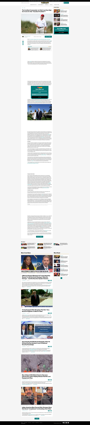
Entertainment (40, 4)
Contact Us (41, 422)
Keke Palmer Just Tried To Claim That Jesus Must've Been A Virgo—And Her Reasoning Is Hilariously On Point (64, 12)
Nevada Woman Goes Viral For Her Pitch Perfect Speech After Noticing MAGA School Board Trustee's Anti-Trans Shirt (31, 247)
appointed (32, 350)
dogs (50, 182)
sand (31, 382)
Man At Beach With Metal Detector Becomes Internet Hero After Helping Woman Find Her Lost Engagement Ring (36, 376)
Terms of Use (29, 422)
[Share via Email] (23, 44)
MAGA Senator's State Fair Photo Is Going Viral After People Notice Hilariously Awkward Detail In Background (48, 247)
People (51, 4)
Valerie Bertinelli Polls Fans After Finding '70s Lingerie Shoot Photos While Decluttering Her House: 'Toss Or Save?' (64, 262)
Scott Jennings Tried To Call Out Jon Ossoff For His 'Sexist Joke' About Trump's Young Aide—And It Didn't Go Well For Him (64, 271)
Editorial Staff (37, 422)
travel (30, 61)
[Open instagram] (68, 422)
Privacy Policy (25, 422)
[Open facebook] (63, 422)
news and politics (33, 4)
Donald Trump (62, 264)
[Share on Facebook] (23, 41)
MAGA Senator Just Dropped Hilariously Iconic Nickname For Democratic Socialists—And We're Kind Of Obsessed (64, 257)
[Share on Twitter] (23, 43)
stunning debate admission (33, 349)
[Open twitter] (65, 422)
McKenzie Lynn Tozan (25, 410)
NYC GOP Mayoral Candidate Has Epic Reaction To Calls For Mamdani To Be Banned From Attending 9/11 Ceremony (31, 244)
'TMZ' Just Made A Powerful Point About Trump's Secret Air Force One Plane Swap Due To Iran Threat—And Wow (64, 244)
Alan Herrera (24, 280)
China (42, 226)
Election (49, 134)
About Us (22, 422)
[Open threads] (66, 422)
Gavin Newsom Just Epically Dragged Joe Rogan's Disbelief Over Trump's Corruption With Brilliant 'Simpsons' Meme (64, 266)
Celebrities (62, 14)
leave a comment (48, 36)
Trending (46, 4)
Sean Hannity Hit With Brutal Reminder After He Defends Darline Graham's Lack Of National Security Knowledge (36, 343)
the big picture (56, 4)
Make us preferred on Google (38, 36)
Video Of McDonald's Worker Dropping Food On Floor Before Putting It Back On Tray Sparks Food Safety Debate (44, 0)
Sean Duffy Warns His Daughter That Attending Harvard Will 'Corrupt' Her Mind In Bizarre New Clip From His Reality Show (64, 25)
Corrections (33, 422)
